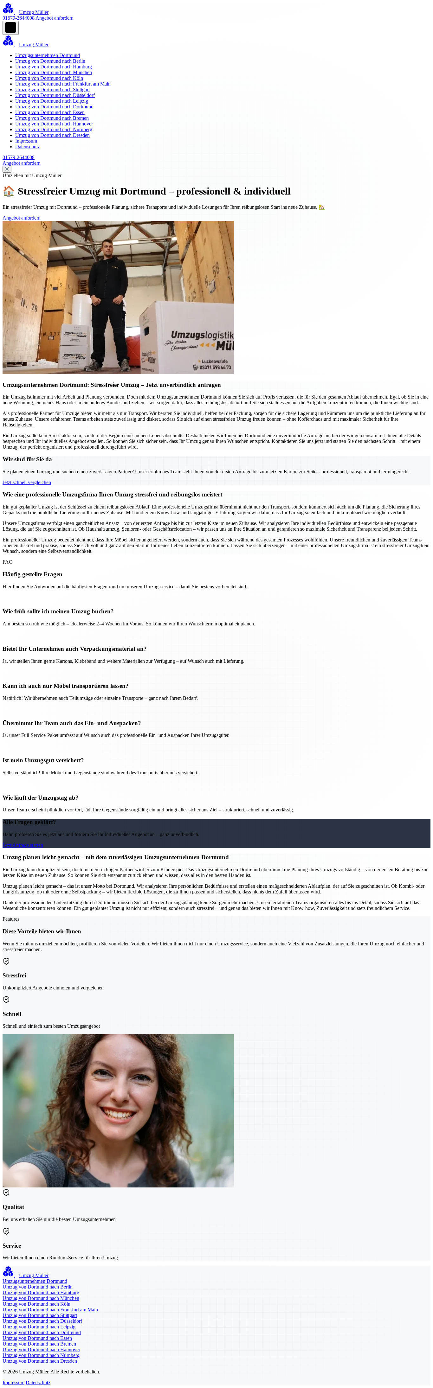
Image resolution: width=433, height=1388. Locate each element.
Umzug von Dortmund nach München (53, 72)
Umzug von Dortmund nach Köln (49, 78)
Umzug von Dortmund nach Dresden (52, 135)
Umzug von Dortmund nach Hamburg (53, 66)
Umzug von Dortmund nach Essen (50, 112)
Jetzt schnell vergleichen (27, 482)
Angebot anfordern (55, 18)
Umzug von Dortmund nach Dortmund (54, 106)
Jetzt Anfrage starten (23, 845)
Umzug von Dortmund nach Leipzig (51, 101)
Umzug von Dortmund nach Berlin (50, 61)
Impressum (26, 141)
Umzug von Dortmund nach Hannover (54, 123)
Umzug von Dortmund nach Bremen (52, 118)
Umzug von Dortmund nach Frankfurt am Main (63, 83)
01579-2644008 (19, 18)
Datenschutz (27, 146)
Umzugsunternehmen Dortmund (47, 55)
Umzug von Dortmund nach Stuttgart (52, 89)
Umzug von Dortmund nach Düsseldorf (55, 95)
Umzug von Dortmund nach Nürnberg (53, 129)
